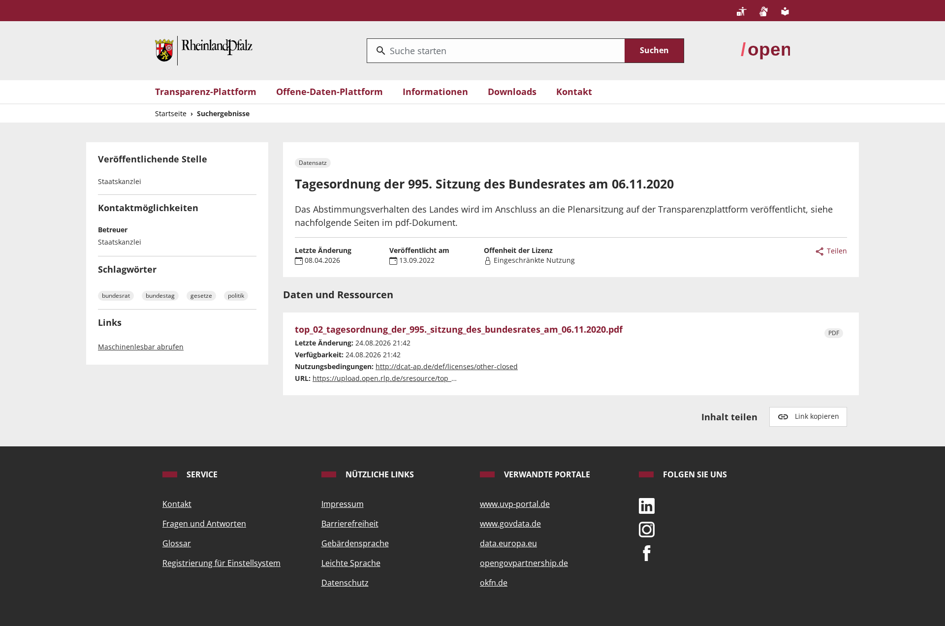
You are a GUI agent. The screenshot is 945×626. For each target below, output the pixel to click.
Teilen (836, 250)
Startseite (171, 113)
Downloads (512, 91)
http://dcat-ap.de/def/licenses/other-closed (447, 366)
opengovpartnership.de (524, 563)
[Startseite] (203, 50)
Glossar (176, 543)
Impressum (342, 504)
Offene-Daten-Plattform (329, 91)
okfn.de (493, 582)
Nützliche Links (379, 474)
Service (201, 474)
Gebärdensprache (355, 543)
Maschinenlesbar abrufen (141, 346)
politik (236, 295)
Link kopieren (817, 416)
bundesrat (116, 295)
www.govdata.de (510, 523)
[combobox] (496, 51)
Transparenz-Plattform (205, 91)
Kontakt (574, 91)
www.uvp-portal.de (515, 504)
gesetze (201, 295)
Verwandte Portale (546, 474)
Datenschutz (345, 582)
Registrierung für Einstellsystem (221, 563)
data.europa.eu (508, 543)
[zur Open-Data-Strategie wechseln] (765, 50)
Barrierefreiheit (349, 523)
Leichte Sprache (350, 563)
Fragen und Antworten (204, 523)
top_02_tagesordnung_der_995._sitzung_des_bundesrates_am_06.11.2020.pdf (459, 329)
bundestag (160, 295)
